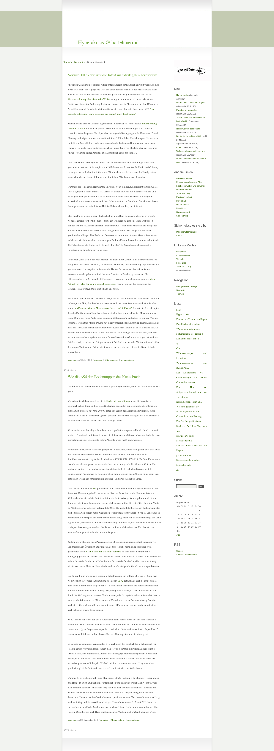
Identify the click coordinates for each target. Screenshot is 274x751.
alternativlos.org (183, 266)
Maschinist (181, 208)
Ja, (177, 469)
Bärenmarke (182, 201)
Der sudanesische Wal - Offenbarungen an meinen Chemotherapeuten (191, 377)
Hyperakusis (182, 95)
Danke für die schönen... (188, 338)
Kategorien (79, 62)
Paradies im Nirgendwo (186, 110)
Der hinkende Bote (184, 189)
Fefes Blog (181, 263)
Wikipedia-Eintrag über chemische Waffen (89, 99)
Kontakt (179, 235)
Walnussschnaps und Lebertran (190, 151)
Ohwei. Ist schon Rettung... (189, 416)
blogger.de (181, 252)
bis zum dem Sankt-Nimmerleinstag (103, 551)
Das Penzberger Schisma (188, 421)
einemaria (72, 360)
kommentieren (127, 360)
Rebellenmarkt (182, 204)
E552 (120, 580)
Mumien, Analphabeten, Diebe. (190, 182)
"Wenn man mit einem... (188, 328)
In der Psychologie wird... (189, 411)
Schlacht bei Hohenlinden (117, 401)
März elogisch (183, 464)
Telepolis (180, 259)
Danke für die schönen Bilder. (189, 136)
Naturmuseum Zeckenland (188, 129)
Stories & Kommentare (186, 555)
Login (178, 310)
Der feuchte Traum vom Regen (190, 102)
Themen (180, 294)
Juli (178, 535)
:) (177, 144)
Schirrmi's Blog (183, 193)
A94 (94, 488)
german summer (184, 455)
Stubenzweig (182, 216)
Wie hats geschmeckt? (187, 406)
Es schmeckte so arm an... (189, 401)
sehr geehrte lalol (185, 435)
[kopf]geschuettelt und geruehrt (190, 186)
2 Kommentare (117, 720)
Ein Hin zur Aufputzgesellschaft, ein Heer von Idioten (191, 391)
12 (185, 518)
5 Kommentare (111, 360)
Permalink (97, 360)
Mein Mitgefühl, (184, 440)
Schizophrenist (183, 212)
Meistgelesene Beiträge (186, 286)
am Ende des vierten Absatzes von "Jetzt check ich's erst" (103, 308)
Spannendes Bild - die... (188, 460)
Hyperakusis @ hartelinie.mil (108, 42)
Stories (179, 551)
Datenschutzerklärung (186, 232)
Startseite (67, 62)
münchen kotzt (183, 255)
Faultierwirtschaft (184, 178)
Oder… (179, 147)
